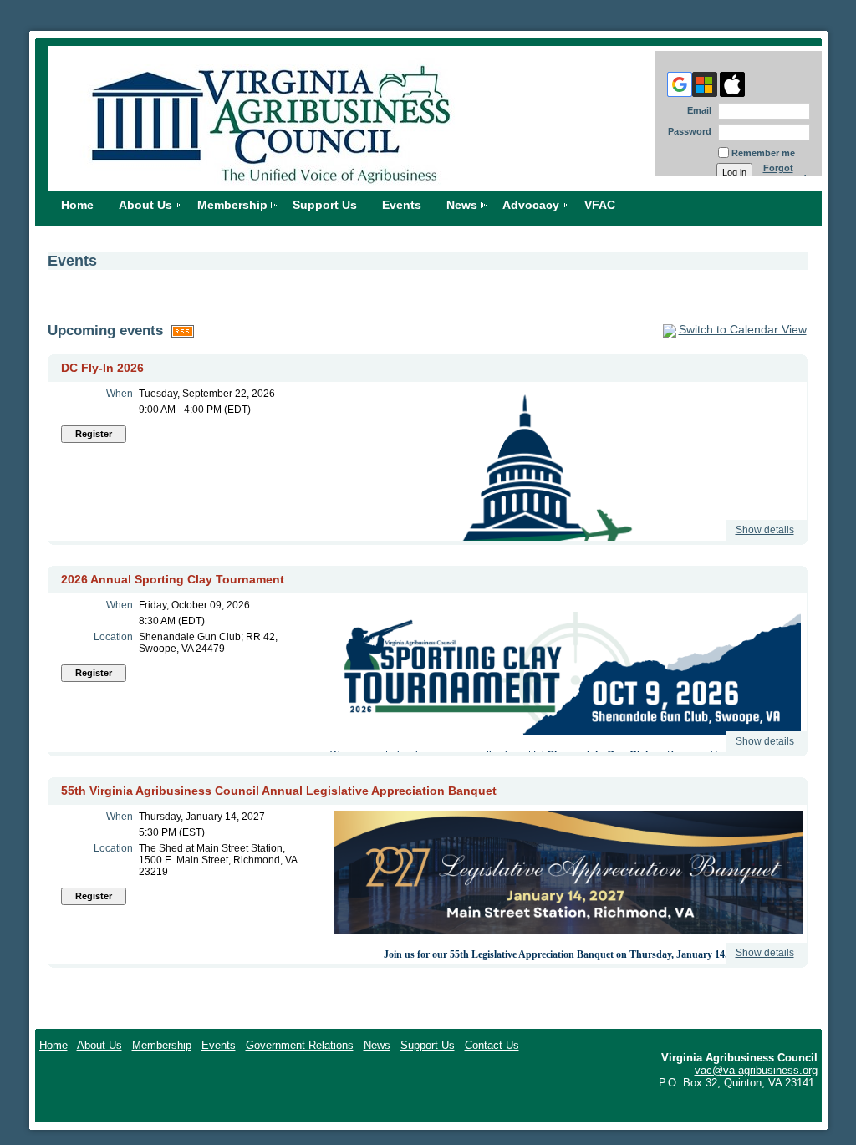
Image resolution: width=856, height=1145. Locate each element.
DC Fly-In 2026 (102, 367)
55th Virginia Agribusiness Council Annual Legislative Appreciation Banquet (279, 790)
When (119, 393)
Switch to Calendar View (743, 329)
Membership (232, 204)
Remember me (763, 153)
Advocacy (530, 204)
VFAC (599, 204)
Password (686, 131)
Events (218, 1045)
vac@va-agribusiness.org (756, 1070)
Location (113, 637)
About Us (145, 204)
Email (696, 110)
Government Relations (300, 1045)
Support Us (325, 204)
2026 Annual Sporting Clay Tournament (172, 579)
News (461, 204)
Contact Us (492, 1045)
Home (77, 204)
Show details (765, 530)
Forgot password (785, 173)
